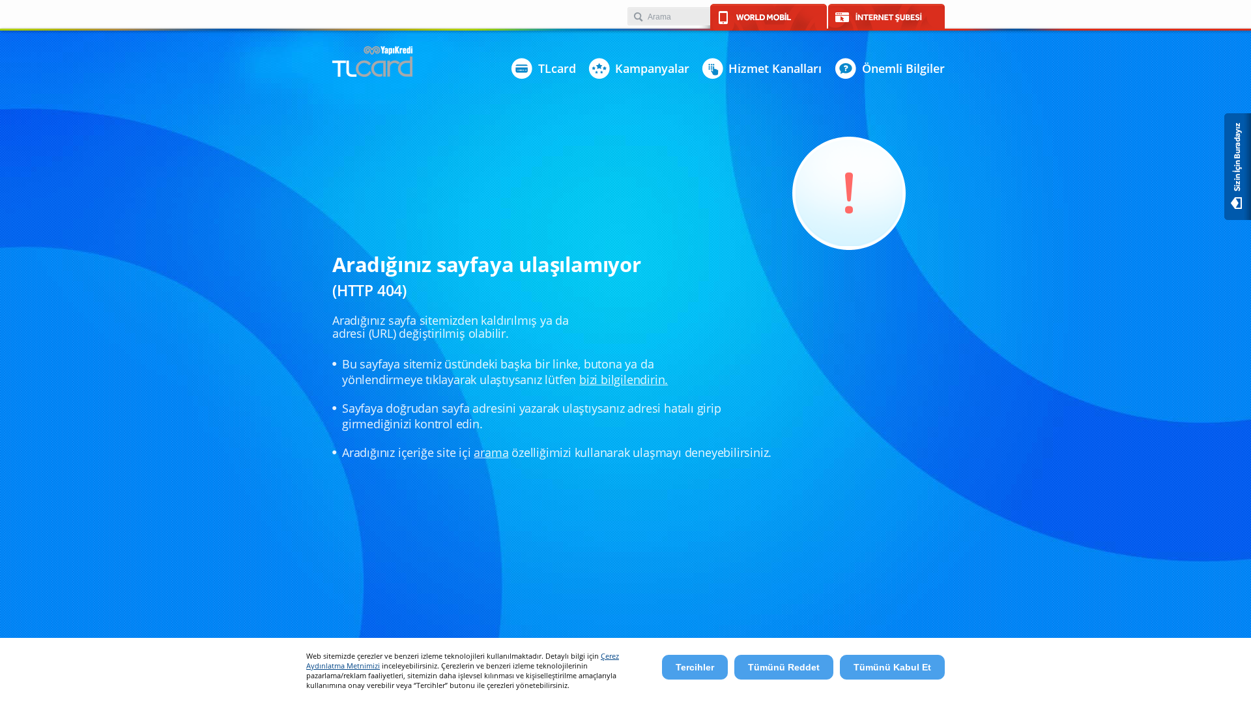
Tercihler (695, 667)
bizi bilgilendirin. (623, 379)
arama (491, 452)
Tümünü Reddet (784, 667)
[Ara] (637, 18)
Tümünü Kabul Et (892, 667)
